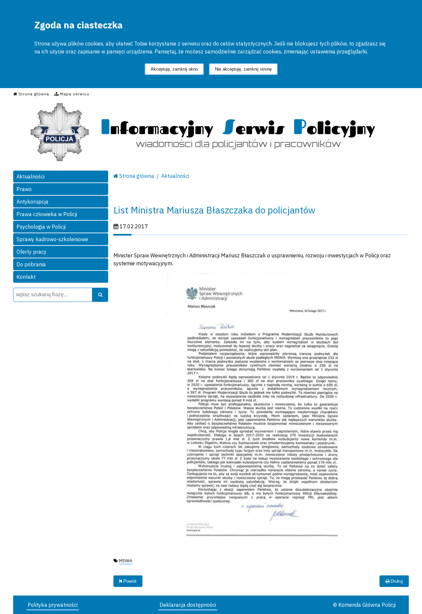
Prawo (24, 189)
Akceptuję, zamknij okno (174, 69)
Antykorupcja (32, 201)
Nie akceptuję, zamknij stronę (243, 69)
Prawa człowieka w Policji (46, 214)
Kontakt (26, 277)
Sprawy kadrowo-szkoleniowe (52, 239)
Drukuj (396, 581)
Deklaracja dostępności (188, 604)
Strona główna (136, 176)
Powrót (129, 581)
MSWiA (125, 561)
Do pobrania (31, 264)
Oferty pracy (31, 251)
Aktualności (30, 176)
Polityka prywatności (52, 604)
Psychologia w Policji (41, 226)
